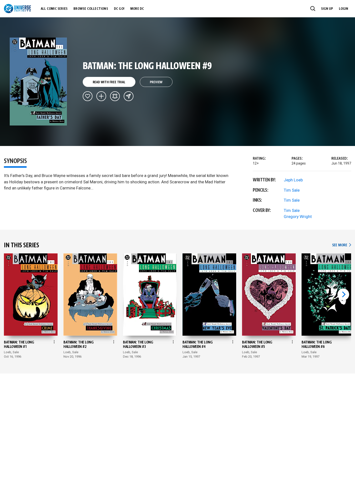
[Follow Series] (115, 96)
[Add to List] (101, 96)
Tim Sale (292, 190)
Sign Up (327, 9)
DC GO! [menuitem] (119, 9)
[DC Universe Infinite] (17, 8)
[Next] (343, 294)
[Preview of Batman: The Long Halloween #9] (38, 81)
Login (343, 9)
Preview (156, 82)
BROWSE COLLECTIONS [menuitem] (90, 9)
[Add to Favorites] (87, 96)
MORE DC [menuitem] (137, 9)
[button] (313, 8)
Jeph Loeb (293, 179)
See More (341, 245)
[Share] (128, 96)
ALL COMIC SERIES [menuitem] (54, 9)
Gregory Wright (298, 216)
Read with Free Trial (109, 82)
